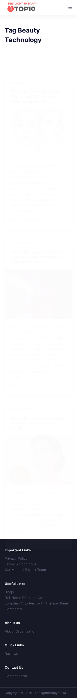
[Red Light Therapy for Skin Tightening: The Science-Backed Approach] (39, 133)
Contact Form (16, 676)
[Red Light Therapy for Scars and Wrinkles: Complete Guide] (39, 460)
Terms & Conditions (20, 564)
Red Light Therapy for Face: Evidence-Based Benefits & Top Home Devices (36, 257)
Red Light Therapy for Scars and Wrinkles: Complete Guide (37, 423)
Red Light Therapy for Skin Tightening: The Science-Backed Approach (35, 96)
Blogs (9, 592)
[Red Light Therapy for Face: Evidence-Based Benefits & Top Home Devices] (39, 294)
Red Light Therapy (24, 82)
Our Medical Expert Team (25, 569)
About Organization (20, 631)
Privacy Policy (16, 558)
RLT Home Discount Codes (26, 598)
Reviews (11, 653)
